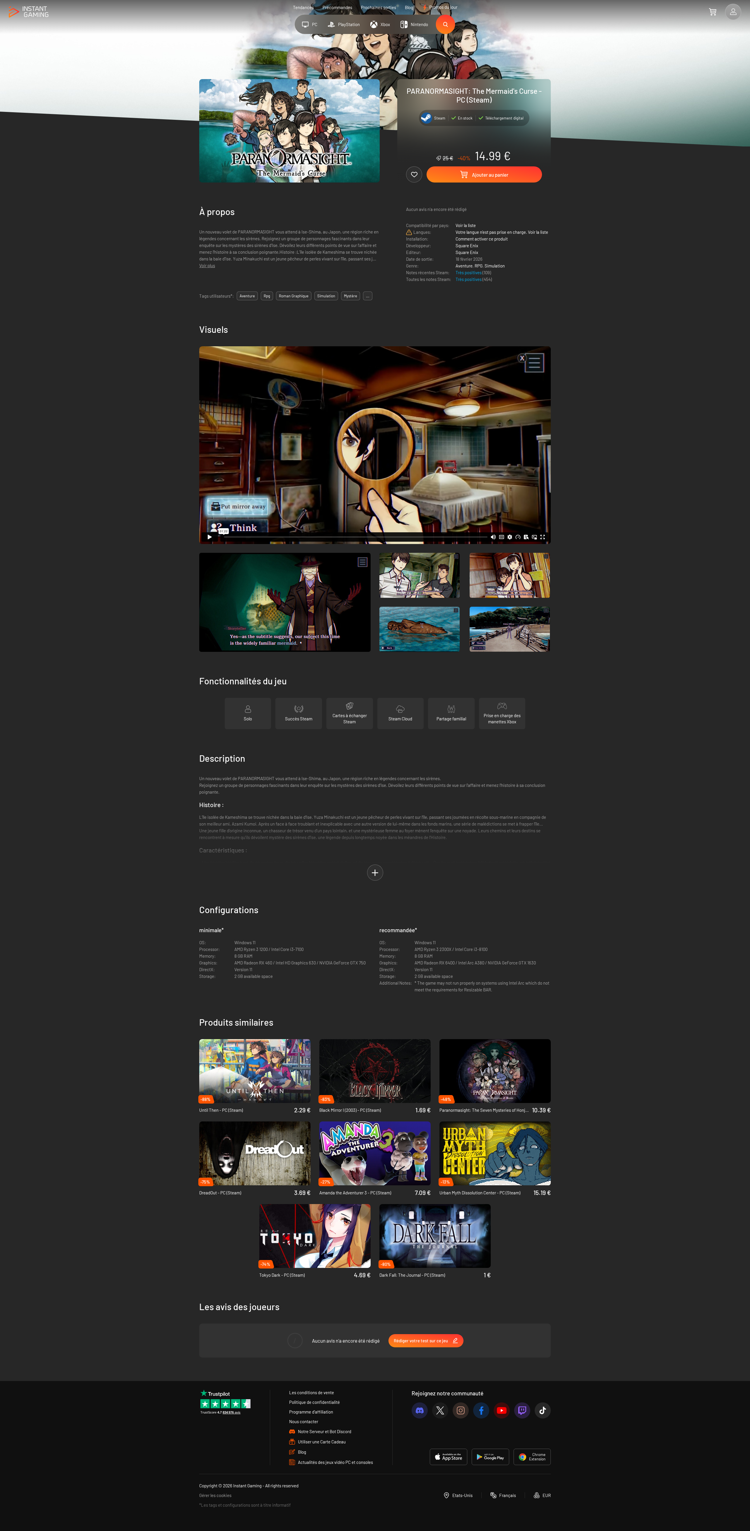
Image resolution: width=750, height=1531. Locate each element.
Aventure (464, 265)
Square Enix (467, 245)
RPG (479, 265)
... (367, 296)
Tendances (303, 7)
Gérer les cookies (215, 1495)
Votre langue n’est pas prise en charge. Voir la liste (502, 232)
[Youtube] (502, 1410)
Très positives (469, 272)
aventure (247, 296)
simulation (326, 296)
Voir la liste (466, 225)
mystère (350, 296)
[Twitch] (522, 1410)
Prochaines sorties (378, 7)
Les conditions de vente (311, 1392)
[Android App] (490, 1457)
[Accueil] (28, 12)
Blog (409, 7)
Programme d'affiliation (311, 1411)
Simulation (495, 265)
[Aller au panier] (712, 11)
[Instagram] (461, 1410)
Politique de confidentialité (314, 1402)
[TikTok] (543, 1410)
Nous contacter (303, 1421)
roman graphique (293, 296)
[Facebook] (481, 1410)
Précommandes (337, 7)
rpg (267, 296)
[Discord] (420, 1410)
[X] (440, 1410)
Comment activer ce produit (482, 238)
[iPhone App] (448, 1457)
